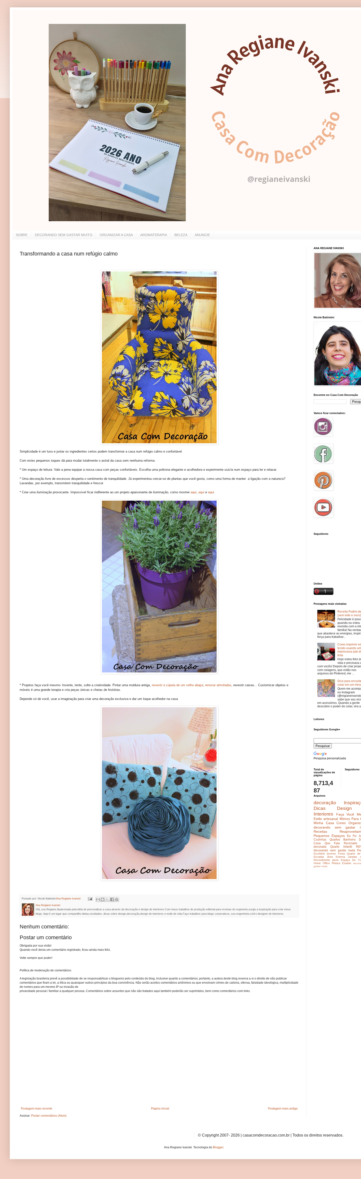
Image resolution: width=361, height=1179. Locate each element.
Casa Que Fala (327, 843)
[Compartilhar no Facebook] (112, 899)
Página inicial (160, 1108)
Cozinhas (320, 839)
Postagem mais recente (36, 1108)
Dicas (320, 808)
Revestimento (322, 859)
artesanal (330, 819)
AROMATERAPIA (153, 235)
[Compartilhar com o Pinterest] (116, 899)
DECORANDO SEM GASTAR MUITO (63, 235)
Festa (341, 853)
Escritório (319, 853)
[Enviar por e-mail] (98, 899)
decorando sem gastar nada (334, 850)
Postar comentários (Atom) (49, 1115)
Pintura (336, 863)
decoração (325, 802)
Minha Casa (324, 823)
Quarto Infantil (341, 846)
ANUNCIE (202, 235)
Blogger (218, 1147)
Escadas (319, 856)
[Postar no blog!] (102, 899)
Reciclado (350, 843)
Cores (341, 823)
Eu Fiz (352, 836)
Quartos (335, 839)
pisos (335, 859)
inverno (331, 853)
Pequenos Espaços (329, 836)
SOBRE (22, 235)
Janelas (352, 856)
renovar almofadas (217, 685)
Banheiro (349, 839)
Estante (346, 863)
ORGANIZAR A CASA (116, 235)
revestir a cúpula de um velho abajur (177, 685)
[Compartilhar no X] (107, 899)
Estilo (318, 819)
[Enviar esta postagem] (90, 898)
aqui (193, 492)
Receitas (320, 831)
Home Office (322, 863)
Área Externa (336, 856)
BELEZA (180, 235)
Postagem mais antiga (283, 1108)
